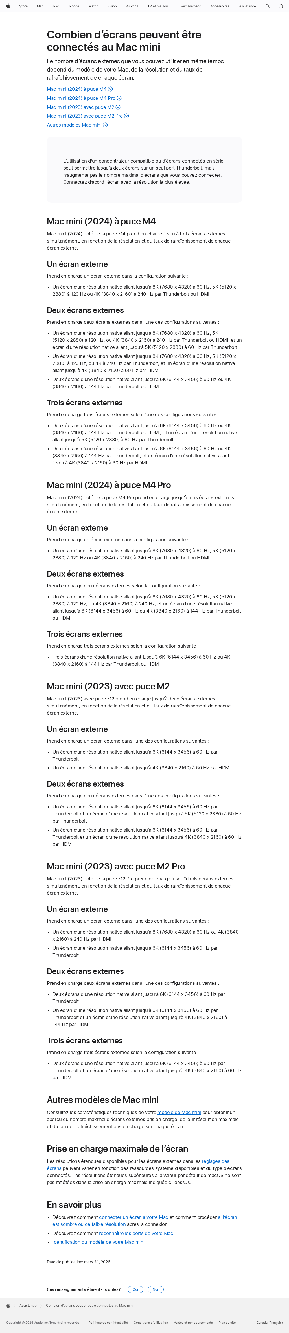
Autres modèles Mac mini (74, 125)
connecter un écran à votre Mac (133, 1217)
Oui (135, 1289)
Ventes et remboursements (193, 1323)
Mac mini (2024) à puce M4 (77, 89)
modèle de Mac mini (179, 1112)
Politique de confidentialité (108, 1323)
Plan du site (227, 1323)
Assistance (28, 1306)
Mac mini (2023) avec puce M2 (80, 107)
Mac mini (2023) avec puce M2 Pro (85, 116)
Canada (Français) (270, 1323)
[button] (267, 6)
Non (156, 1289)
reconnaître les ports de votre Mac (136, 1233)
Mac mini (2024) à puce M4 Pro (81, 98)
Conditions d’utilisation (151, 1323)
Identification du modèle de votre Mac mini (98, 1242)
